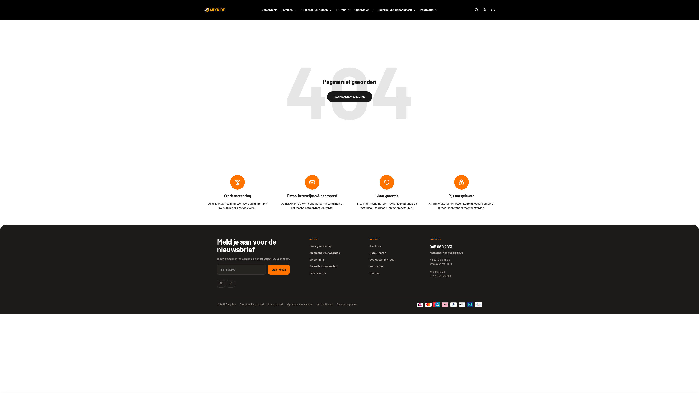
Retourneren (317, 273)
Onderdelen (362, 9)
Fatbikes (287, 9)
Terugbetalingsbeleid (252, 304)
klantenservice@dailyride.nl (446, 252)
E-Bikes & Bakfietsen (314, 9)
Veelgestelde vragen (383, 259)
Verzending (316, 259)
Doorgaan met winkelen (349, 96)
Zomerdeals (269, 9)
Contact (375, 273)
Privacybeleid (275, 304)
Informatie (426, 9)
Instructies (377, 266)
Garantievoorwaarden (323, 266)
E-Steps (341, 9)
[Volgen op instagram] (221, 284)
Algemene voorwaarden (324, 252)
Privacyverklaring (320, 246)
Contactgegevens (347, 304)
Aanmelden (279, 269)
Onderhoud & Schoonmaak (395, 9)
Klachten (375, 246)
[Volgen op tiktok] (231, 284)
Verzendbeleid (325, 304)
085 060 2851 (441, 246)
